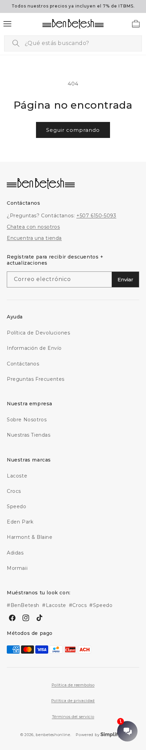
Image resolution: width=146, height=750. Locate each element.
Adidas (15, 553)
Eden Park (20, 522)
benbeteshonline (53, 734)
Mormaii (17, 568)
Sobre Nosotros (27, 420)
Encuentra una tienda (34, 238)
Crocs (14, 491)
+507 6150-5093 (96, 216)
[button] (7, 23)
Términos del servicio (73, 716)
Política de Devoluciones (38, 333)
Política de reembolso (73, 685)
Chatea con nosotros (33, 227)
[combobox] (73, 43)
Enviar (125, 279)
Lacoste (17, 476)
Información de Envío (34, 348)
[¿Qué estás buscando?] (15, 43)
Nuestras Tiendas (29, 435)
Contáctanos (23, 364)
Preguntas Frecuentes (36, 379)
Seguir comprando (73, 130)
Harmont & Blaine (30, 537)
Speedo (16, 506)
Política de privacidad (73, 700)
